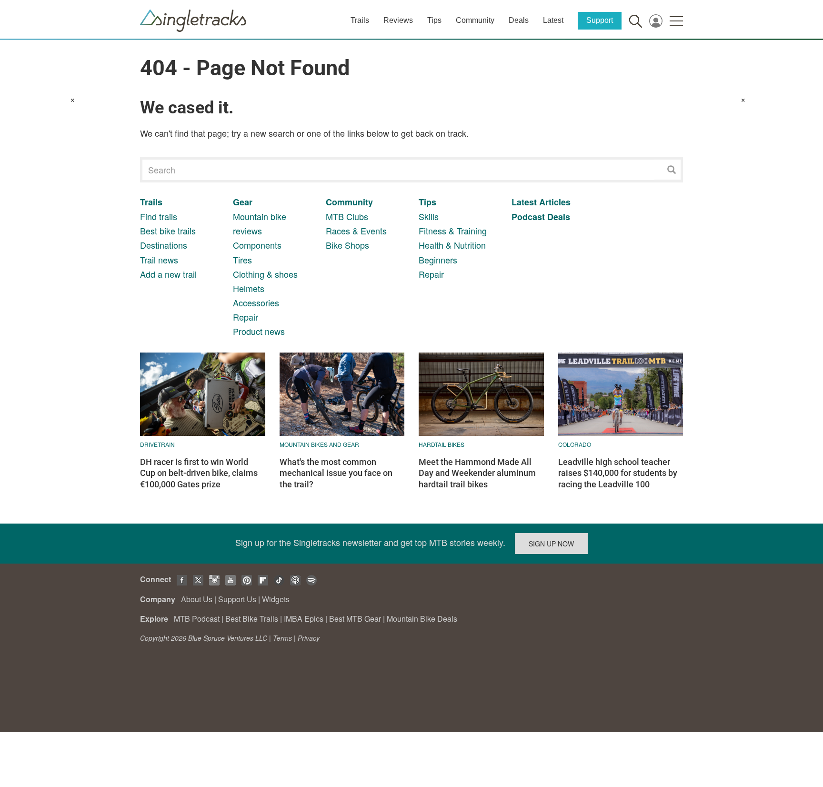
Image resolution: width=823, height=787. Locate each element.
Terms (282, 638)
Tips (434, 20)
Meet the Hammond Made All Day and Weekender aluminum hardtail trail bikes (477, 473)
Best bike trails (168, 230)
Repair (245, 317)
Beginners (438, 259)
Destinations (163, 245)
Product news (259, 331)
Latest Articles (541, 202)
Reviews (398, 20)
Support (599, 20)
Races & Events (356, 230)
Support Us (237, 599)
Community (475, 20)
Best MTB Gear (355, 618)
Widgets (276, 599)
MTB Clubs (347, 216)
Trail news (159, 259)
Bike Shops (347, 245)
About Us (196, 599)
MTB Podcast (197, 618)
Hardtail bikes (441, 444)
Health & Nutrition (452, 245)
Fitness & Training (453, 230)
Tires (242, 259)
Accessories (256, 302)
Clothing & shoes (265, 274)
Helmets (248, 288)
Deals (519, 20)
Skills (429, 216)
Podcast (528, 217)
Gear (242, 202)
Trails (360, 20)
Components (257, 245)
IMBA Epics (303, 618)
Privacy (309, 638)
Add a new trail (168, 274)
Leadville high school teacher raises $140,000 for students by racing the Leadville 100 (617, 473)
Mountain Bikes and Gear (319, 444)
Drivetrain (157, 444)
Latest (553, 20)
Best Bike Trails (251, 618)
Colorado (574, 444)
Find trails (158, 216)
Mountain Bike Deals (422, 618)
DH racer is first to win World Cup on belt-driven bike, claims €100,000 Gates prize (199, 473)
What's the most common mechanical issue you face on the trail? (336, 473)
